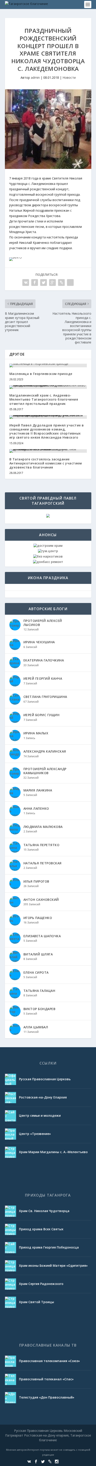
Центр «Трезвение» (35, 1134)
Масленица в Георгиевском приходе (40, 374)
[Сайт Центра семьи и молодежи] (10, 1115)
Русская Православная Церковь (45, 1079)
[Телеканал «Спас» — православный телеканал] (10, 1379)
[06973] (15, 257)
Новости (69, 77)
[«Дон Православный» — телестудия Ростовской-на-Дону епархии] (10, 1397)
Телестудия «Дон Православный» (46, 1397)
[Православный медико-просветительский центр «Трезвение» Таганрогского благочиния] (10, 1134)
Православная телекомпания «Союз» (49, 1361)
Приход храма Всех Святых (41, 1229)
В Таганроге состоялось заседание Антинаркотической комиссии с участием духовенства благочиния (45, 463)
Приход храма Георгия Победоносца (49, 1247)
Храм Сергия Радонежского (41, 1284)
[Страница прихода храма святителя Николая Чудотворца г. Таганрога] (10, 1211)
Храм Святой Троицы (36, 1302)
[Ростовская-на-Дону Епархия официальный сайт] (10, 1097)
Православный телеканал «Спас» (46, 1379)
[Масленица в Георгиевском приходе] (48, 365)
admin (35, 77)
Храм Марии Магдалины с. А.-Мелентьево (53, 1152)
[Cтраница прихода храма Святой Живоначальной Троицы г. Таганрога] (10, 1302)
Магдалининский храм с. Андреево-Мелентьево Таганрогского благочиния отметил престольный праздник (43, 399)
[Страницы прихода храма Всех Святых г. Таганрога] (10, 1229)
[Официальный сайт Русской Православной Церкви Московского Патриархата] (10, 1079)
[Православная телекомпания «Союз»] (10, 1361)
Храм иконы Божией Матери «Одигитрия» (53, 1265)
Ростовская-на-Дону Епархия (43, 1097)
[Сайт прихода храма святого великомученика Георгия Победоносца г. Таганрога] (10, 1247)
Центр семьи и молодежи (40, 1115)
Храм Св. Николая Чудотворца (44, 1211)
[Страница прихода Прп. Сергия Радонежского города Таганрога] (10, 1284)
